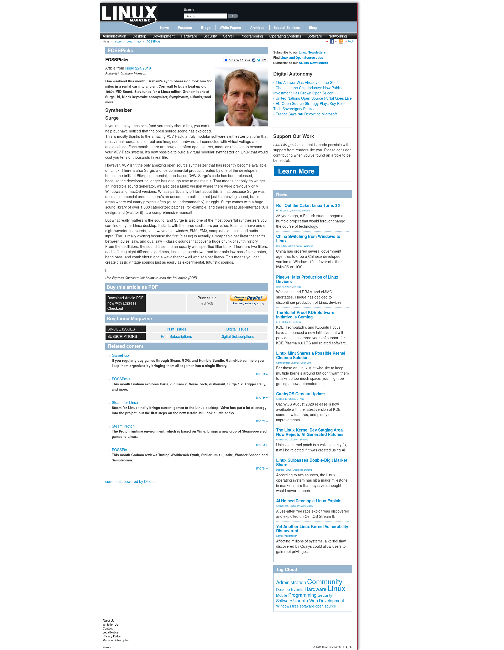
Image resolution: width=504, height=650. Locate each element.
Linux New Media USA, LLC (337, 647)
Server (228, 36)
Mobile (281, 595)
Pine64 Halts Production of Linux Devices (307, 279)
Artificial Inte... (283, 439)
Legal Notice (110, 632)
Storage (297, 286)
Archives (257, 27)
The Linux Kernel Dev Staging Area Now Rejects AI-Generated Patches (310, 432)
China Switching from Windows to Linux (308, 238)
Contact (108, 628)
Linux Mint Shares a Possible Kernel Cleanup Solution (310, 355)
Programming (251, 36)
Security (210, 36)
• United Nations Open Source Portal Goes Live (312, 98)
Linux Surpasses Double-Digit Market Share (311, 462)
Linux (287, 210)
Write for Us (110, 624)
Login (351, 41)
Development (164, 36)
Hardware (189, 36)
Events (297, 589)
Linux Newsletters (312, 52)
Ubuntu (300, 600)
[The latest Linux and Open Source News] (340, 41)
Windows (308, 245)
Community (324, 581)
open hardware (284, 286)
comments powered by (130, 481)
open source (325, 606)
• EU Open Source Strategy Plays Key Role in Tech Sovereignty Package (311, 106)
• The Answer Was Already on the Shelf (305, 82)
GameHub (120, 355)
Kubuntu (286, 321)
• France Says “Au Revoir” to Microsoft (305, 113)
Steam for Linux (125, 402)
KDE (278, 321)
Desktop (139, 36)
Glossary (107, 647)
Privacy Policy (112, 636)
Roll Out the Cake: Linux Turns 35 (308, 205)
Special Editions (287, 27)
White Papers (230, 27)
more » (262, 373)
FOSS (279, 210)
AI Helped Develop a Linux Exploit (308, 501)
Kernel (295, 362)
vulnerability (307, 505)
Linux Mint (306, 362)
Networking (337, 36)
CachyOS (293, 398)
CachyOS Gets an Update (300, 394)
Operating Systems (285, 36)
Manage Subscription (116, 640)
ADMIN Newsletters (313, 62)
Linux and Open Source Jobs (301, 57)
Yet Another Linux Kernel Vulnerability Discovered (312, 529)
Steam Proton (123, 426)
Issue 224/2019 (138, 68)
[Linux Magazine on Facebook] (331, 41)
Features (185, 27)
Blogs (206, 27)
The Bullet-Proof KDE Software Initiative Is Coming (305, 315)
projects (297, 321)
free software (303, 606)
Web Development (326, 601)
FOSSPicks (121, 378)
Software (314, 36)
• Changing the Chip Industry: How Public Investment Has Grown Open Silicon (307, 90)
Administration (114, 36)
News (164, 27)
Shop (313, 27)
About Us (108, 620)
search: (189, 9)
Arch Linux (281, 398)
